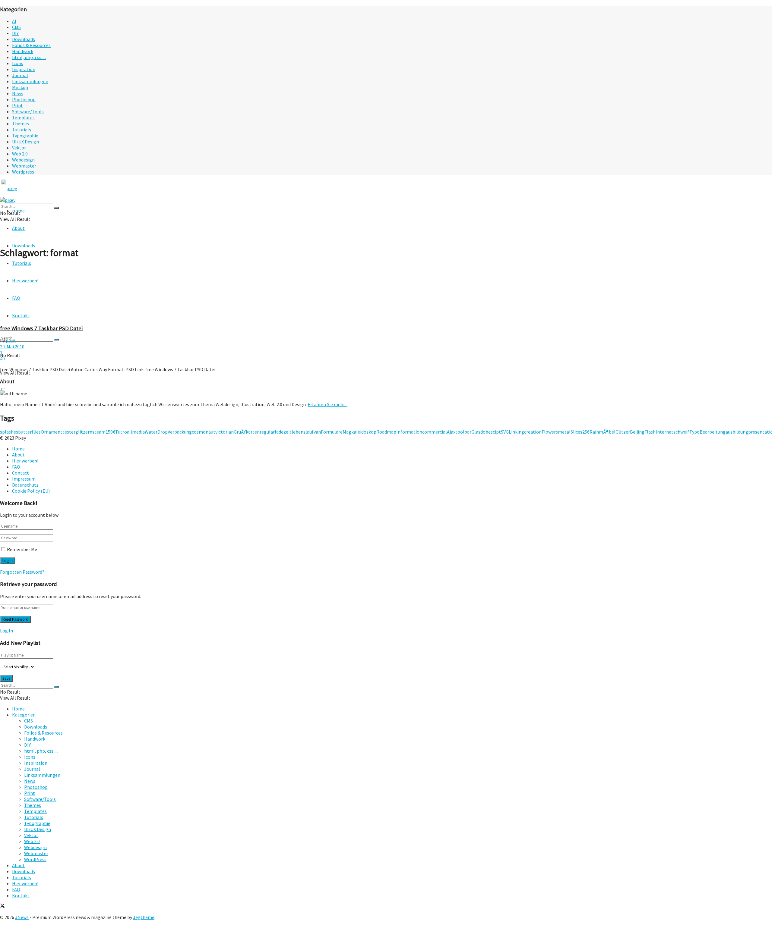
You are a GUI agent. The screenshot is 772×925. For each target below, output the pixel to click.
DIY (15, 33)
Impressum (24, 479)
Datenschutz (25, 485)
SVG (505, 432)
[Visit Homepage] (20, 188)
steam (99, 432)
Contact (20, 473)
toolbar (463, 432)
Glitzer (622, 432)
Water (151, 432)
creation (533, 432)
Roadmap (386, 432)
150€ (110, 432)
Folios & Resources (31, 45)
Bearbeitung (713, 432)
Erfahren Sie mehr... (327, 404)
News (17, 93)
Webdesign (23, 160)
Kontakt (21, 895)
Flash (650, 432)
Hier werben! (25, 461)
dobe (485, 432)
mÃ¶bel (607, 432)
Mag (347, 432)
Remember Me (22, 549)
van (317, 432)
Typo (694, 432)
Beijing (637, 432)
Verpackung (180, 432)
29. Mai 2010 (12, 346)
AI (14, 21)
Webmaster (24, 166)
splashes (9, 432)
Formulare (332, 432)
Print (17, 105)
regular (267, 432)
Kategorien (24, 715)
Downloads (23, 39)
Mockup (20, 87)
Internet (664, 432)
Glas (475, 432)
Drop (162, 432)
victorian (224, 432)
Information (409, 432)
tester (68, 432)
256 (586, 432)
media (138, 432)
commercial (434, 432)
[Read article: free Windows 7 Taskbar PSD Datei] (386, 292)
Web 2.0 (20, 154)
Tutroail (123, 432)
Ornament (51, 432)
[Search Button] (56, 339)
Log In (6, 631)
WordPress (35, 859)
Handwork (22, 51)
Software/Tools (28, 111)
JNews (22, 917)
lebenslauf (303, 432)
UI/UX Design (25, 142)
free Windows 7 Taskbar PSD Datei (41, 328)
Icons (17, 63)
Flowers (550, 432)
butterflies (29, 432)
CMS (16, 27)
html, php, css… (29, 57)
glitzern (83, 432)
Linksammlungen (30, 81)
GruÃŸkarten (247, 432)
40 (2, 359)
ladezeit (283, 432)
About (18, 228)
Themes (20, 124)
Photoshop (24, 99)
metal (564, 432)
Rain (594, 432)
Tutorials (21, 130)
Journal (20, 75)
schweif (681, 432)
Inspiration (23, 69)
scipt (496, 432)
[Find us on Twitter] (2, 906)
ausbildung (737, 432)
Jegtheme (143, 917)
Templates (23, 117)
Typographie (25, 136)
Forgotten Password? (22, 572)
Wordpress (23, 172)
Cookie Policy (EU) (31, 491)
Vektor (19, 148)
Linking (516, 432)
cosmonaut (203, 432)
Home (18, 449)
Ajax (451, 432)
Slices (576, 432)
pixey (11, 340)
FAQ (16, 467)
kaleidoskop (363, 432)
